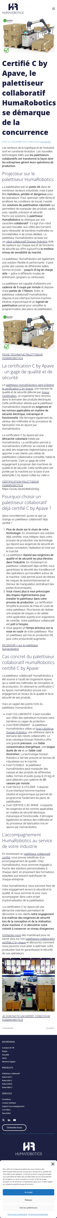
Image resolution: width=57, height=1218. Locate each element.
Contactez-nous (11, 935)
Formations (6, 1099)
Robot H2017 (7, 1077)
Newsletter (6, 1113)
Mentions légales (8, 1062)
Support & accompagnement (13, 1106)
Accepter (28, 1192)
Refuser (28, 1200)
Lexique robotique (9, 1103)
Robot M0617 (7, 1087)
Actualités (45, 141)
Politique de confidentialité (17, 1214)
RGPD (4, 1058)
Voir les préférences (28, 1208)
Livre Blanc (6, 1110)
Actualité (5, 1055)
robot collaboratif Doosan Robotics (26, 241)
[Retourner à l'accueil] (13, 8)
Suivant (49, 1028)
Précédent (8, 1028)
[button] (52, 1163)
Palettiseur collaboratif (11, 1073)
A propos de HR (8, 1048)
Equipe (4, 1051)
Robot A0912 (7, 1081)
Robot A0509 (7, 1084)
